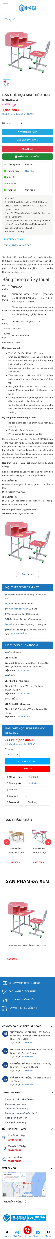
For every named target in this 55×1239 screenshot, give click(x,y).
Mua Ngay (27, 149)
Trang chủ (10, 19)
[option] (16, 849)
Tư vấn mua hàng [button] (28, 132)
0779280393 (27, 1042)
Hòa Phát (29, 171)
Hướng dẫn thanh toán (16, 1118)
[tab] (13, 239)
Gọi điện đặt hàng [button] (27, 140)
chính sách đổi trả (18, 633)
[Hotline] (27, 1232)
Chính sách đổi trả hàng (16, 1108)
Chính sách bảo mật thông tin (19, 1099)
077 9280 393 (23, 670)
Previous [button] (7, 842)
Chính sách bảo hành (17, 608)
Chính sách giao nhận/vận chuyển (21, 1113)
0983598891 (27, 1056)
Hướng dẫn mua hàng (15, 1122)
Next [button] (48, 842)
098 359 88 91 (24, 716)
